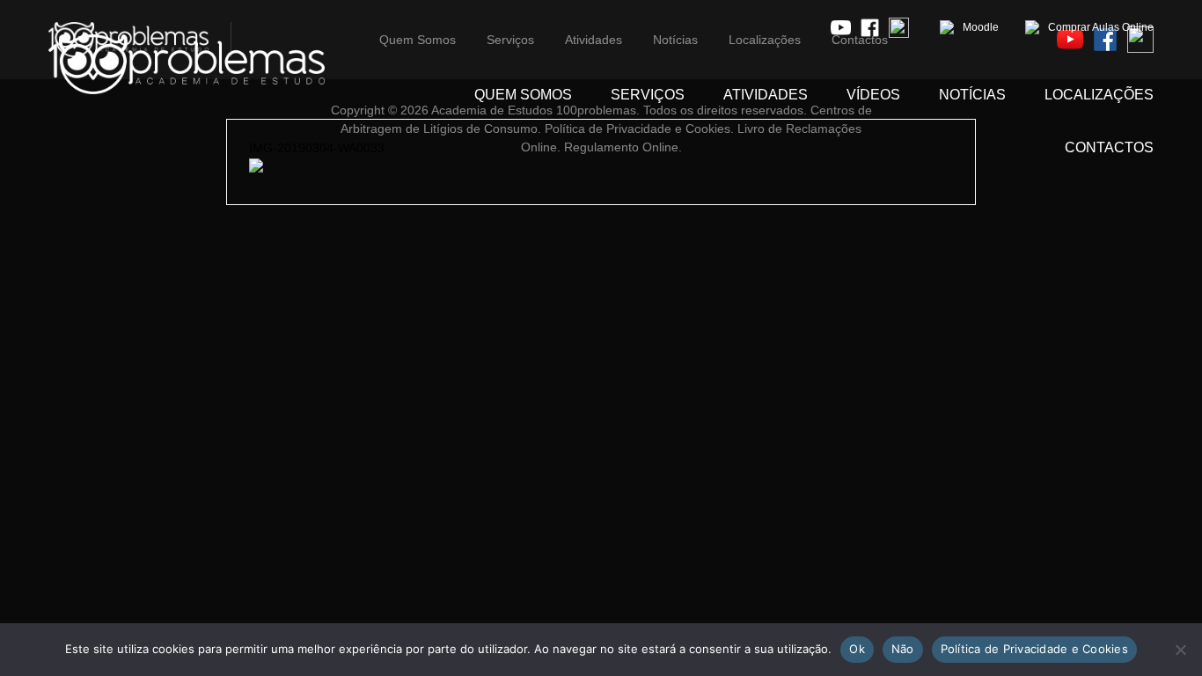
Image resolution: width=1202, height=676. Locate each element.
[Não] (1180, 649)
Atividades (765, 94)
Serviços (648, 94)
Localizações (1099, 94)
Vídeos (873, 94)
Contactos (1109, 147)
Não (902, 649)
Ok (857, 649)
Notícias (972, 94)
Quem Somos (523, 94)
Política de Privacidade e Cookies (1034, 649)
